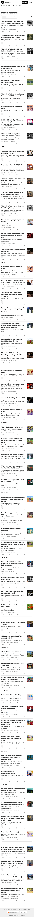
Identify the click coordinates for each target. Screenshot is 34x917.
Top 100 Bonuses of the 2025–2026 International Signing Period (13, 36)
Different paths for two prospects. (10, 98)
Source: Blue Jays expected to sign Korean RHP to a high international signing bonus (12, 818)
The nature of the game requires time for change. (12, 26)
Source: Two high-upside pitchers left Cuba (12, 221)
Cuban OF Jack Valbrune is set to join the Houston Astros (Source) (12, 862)
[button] (2, 5)
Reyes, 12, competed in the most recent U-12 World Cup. (12, 682)
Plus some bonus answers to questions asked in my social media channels (11, 627)
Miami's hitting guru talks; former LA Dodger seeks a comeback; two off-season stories (12, 515)
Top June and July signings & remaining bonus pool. (12, 111)
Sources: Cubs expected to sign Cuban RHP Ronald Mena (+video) (12, 803)
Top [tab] (8, 17)
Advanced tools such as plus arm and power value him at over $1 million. (11, 504)
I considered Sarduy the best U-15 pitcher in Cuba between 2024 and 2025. (12, 743)
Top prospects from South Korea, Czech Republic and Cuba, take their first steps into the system (12, 271)
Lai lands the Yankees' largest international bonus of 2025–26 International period (12, 156)
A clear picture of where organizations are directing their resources (12, 40)
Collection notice (26, 909)
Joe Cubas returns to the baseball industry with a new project (12, 193)
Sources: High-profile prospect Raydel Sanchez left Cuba (11, 340)
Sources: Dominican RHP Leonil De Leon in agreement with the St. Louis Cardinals (13, 544)
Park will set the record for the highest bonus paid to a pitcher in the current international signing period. (11, 389)
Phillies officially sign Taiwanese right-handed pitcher (12, 121)
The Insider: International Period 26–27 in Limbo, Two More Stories (12, 22)
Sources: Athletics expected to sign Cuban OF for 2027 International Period (13, 499)
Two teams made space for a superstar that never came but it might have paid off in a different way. (13, 852)
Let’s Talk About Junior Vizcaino (12, 280)
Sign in (30, 2)
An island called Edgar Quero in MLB (13, 398)
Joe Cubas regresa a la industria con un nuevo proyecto (13, 179)
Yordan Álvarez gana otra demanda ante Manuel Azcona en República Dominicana (12, 310)
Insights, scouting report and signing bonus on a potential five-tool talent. (13, 85)
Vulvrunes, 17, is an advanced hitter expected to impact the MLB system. (11, 866)
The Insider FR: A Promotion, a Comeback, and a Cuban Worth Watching (11, 294)
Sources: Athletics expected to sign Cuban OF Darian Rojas (13, 789)
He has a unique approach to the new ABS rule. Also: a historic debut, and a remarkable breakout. (12, 210)
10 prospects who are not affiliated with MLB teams (12, 484)
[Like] (2, 144)
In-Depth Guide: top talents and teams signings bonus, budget (11, 609)
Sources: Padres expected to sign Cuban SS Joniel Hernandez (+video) (12, 890)
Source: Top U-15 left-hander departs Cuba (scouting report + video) (12, 738)
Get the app (23, 912)
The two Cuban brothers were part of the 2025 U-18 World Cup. (12, 224)
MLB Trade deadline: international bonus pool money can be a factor (12, 848)
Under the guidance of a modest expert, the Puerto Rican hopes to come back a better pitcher (13, 654)
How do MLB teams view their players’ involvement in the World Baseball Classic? (12, 563)
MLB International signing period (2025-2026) (12, 606)
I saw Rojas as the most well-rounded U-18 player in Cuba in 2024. (13, 793)
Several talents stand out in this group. (11, 640)
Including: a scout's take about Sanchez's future (12, 344)
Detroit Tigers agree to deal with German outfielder (11, 81)
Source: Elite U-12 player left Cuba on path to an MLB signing (12, 678)
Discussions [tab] (13, 17)
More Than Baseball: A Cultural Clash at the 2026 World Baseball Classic (12, 440)
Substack (11, 915)
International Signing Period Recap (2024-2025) (12, 578)
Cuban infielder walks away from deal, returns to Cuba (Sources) (12, 876)
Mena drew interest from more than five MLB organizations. (12, 807)
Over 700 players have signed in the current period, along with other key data (12, 169)
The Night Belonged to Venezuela (12, 427)
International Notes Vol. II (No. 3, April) (11, 371)
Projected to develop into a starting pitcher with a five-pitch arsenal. (13, 124)
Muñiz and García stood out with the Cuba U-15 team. (12, 727)
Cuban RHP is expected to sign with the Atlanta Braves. (12, 776)
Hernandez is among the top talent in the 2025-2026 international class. (12, 895)
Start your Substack (14, 912)
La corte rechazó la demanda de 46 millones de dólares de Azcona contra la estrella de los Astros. (12, 314)
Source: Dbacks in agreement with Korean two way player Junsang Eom (12, 235)
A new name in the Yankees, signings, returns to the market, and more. (11, 533)
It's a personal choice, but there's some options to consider (11, 568)
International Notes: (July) (10, 832)
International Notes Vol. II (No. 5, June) (11, 166)
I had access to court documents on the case (12, 330)
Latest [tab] (3, 17)
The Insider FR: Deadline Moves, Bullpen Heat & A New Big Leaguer (12, 50)
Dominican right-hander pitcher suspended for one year (13, 834)
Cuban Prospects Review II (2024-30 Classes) (12, 664)
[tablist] (9, 17)
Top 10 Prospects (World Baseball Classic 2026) (12, 481)
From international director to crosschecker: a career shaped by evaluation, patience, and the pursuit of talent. (13, 283)
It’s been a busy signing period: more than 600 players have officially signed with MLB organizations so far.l (13, 375)
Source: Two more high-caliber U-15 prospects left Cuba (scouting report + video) (13, 722)
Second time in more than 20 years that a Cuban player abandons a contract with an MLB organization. (12, 879)
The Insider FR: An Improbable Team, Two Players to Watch (11, 135)
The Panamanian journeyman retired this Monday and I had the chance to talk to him (13, 457)
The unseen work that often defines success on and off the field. (13, 54)
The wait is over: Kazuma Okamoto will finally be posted (12, 707)
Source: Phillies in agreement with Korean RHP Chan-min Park (12, 385)
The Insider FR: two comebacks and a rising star (13, 250)
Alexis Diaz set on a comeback (11, 652)
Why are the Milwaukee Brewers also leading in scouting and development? (11, 757)
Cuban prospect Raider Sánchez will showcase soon (13, 67)
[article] (17, 26)
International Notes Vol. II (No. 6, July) (11, 107)
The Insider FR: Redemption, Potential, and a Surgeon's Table (11, 354)
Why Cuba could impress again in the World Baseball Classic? (12, 467)
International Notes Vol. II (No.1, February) (11, 529)
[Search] (31, 17)
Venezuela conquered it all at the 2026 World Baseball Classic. (11, 430)
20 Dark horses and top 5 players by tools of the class (12, 596)
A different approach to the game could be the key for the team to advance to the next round (13, 471)
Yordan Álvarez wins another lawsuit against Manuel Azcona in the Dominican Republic (12, 325)
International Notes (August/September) (8, 772)
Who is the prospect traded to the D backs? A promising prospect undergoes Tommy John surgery (13, 357)
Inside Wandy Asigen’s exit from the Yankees (13, 623)
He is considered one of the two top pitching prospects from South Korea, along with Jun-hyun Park (13, 823)
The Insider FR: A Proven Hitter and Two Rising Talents (12, 207)
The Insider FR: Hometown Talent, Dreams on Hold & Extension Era (12, 95)
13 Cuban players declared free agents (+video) (11, 637)
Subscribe (24, 2)
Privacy (17, 909)
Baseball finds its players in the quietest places (12, 299)
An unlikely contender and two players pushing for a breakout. (11, 138)
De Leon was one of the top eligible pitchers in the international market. (13, 549)
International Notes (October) (11, 695)
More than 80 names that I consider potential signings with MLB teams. (11, 668)
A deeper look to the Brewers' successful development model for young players (12, 762)
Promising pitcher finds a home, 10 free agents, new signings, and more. (12, 414)
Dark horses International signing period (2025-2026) (12, 592)
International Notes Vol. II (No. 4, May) (11, 267)
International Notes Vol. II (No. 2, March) (11, 410)
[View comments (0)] (10, 31)
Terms (20, 909)
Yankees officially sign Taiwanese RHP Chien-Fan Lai (12, 152)
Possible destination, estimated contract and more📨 (12, 711)
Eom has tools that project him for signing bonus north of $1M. (12, 240)
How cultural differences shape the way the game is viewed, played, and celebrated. (13, 445)
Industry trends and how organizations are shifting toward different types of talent (13, 582)
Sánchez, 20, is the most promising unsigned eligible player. (10, 71)
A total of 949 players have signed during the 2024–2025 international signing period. (12, 697)
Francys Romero (12, 29)
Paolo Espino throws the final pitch (12, 454)
